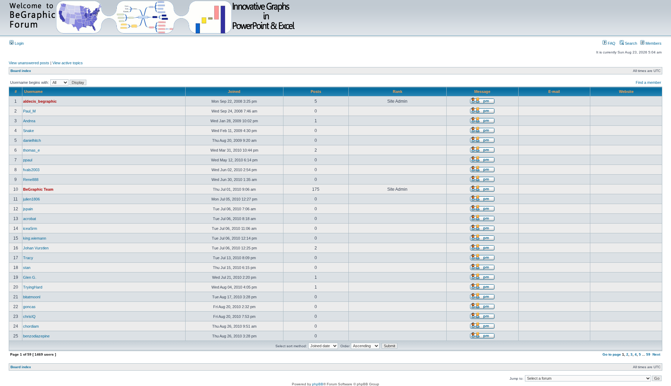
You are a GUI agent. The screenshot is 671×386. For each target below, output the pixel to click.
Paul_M (29, 111)
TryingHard (32, 287)
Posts (316, 91)
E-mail (554, 91)
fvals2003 (31, 170)
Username (33, 91)
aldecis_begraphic (40, 101)
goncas (29, 307)
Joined (234, 91)
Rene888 (30, 179)
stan (26, 267)
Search (630, 43)
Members (653, 43)
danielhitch (32, 140)
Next (656, 354)
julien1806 (31, 199)
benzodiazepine (36, 336)
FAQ (611, 43)
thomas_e (31, 150)
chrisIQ (29, 316)
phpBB (317, 384)
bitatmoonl (31, 297)
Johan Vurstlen (36, 248)
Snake (28, 131)
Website (626, 91)
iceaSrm (30, 228)
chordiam (31, 326)
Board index (20, 71)
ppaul (27, 160)
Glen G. (29, 277)
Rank (397, 91)
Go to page (612, 354)
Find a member (648, 82)
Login (19, 43)
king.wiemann (34, 238)
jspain (28, 209)
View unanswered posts (29, 63)
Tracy (28, 258)
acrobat (29, 219)
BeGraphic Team (38, 189)
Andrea (29, 121)
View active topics (67, 63)
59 (648, 354)
